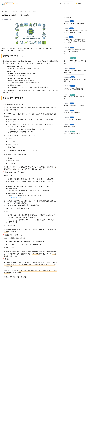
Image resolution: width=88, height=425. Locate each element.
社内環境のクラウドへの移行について (74, 112)
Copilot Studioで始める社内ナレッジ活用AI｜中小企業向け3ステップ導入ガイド (75, 31)
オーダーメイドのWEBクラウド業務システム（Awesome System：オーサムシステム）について (75, 61)
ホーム (6, 11)
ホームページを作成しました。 (72, 133)
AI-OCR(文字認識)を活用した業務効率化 (75, 105)
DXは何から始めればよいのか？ (72, 119)
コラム (13, 11)
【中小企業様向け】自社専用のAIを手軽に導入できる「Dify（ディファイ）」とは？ (75, 51)
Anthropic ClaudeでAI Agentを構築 (74, 23)
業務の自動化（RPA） (15, 197)
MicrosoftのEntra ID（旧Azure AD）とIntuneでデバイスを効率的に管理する (74, 89)
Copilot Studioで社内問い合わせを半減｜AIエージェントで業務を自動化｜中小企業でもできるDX (75, 40)
